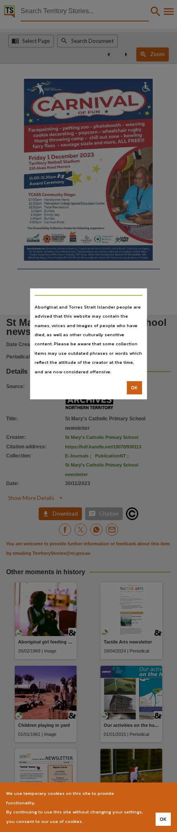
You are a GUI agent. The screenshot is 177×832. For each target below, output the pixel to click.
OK (134, 387)
